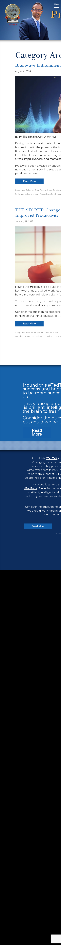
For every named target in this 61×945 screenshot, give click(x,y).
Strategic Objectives (33, 336)
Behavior (30, 190)
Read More (33, 181)
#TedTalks (30, 489)
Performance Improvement (27, 194)
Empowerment (47, 332)
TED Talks (47, 336)
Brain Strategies (33, 332)
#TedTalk (36, 287)
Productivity (45, 194)
